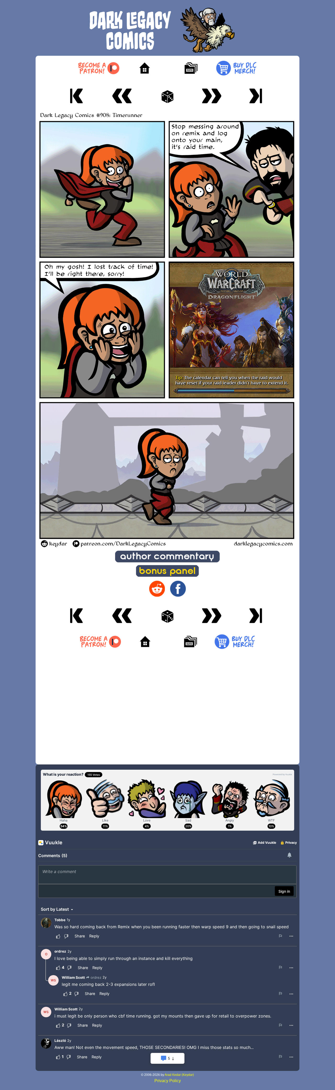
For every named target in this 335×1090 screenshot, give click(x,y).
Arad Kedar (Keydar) (179, 1075)
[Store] (236, 68)
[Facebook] (178, 588)
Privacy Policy (167, 1080)
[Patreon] (98, 68)
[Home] (144, 68)
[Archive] (190, 68)
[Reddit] (157, 588)
